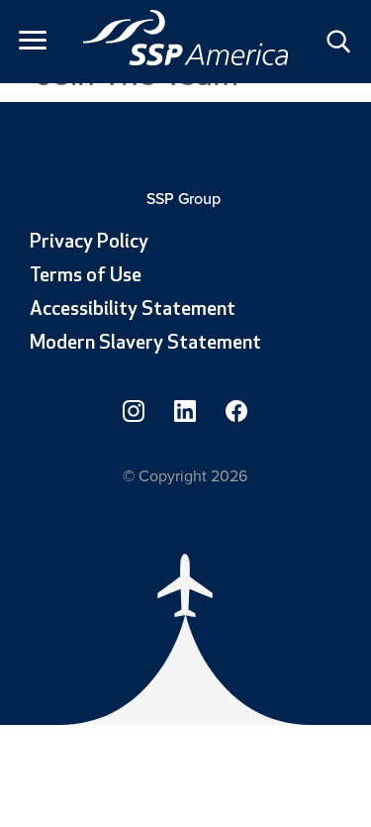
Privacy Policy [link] (89, 243)
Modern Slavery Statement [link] (145, 344)
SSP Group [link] (185, 198)
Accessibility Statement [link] (132, 310)
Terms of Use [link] (85, 276)
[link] (186, 37)
